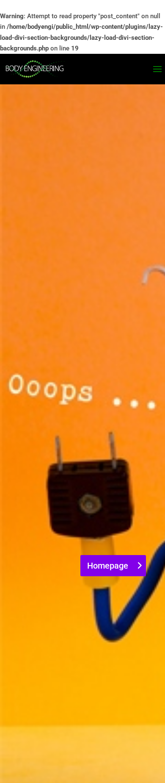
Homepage (107, 566)
